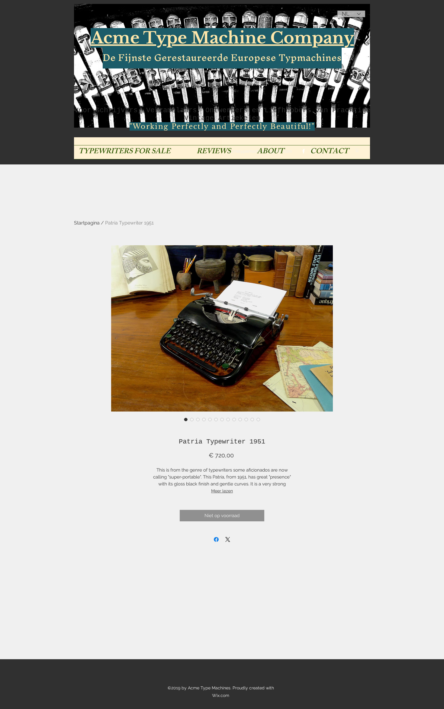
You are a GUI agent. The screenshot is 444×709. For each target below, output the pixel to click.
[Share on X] (227, 539)
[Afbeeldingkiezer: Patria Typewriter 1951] (186, 419)
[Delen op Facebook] (216, 539)
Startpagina (87, 223)
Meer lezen (222, 490)
